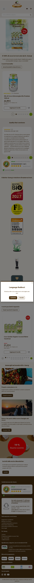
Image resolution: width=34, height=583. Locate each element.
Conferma (13, 297)
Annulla (32, 283)
